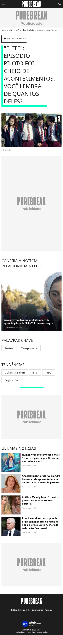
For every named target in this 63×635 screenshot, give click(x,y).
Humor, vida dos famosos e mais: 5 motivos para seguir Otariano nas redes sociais (41, 458)
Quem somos (37, 610)
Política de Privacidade (20, 610)
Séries (9, 348)
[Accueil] (31, 4)
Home (3, 30)
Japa (48, 372)
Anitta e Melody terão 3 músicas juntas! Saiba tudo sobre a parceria (40, 500)
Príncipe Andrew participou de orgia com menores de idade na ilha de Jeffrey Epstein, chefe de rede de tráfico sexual (40, 523)
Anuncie (48, 610)
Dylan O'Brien (15, 372)
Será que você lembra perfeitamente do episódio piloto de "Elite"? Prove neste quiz (28, 321)
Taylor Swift (13, 380)
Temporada (29, 348)
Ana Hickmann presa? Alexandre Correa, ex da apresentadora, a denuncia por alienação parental (41, 479)
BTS (35, 372)
